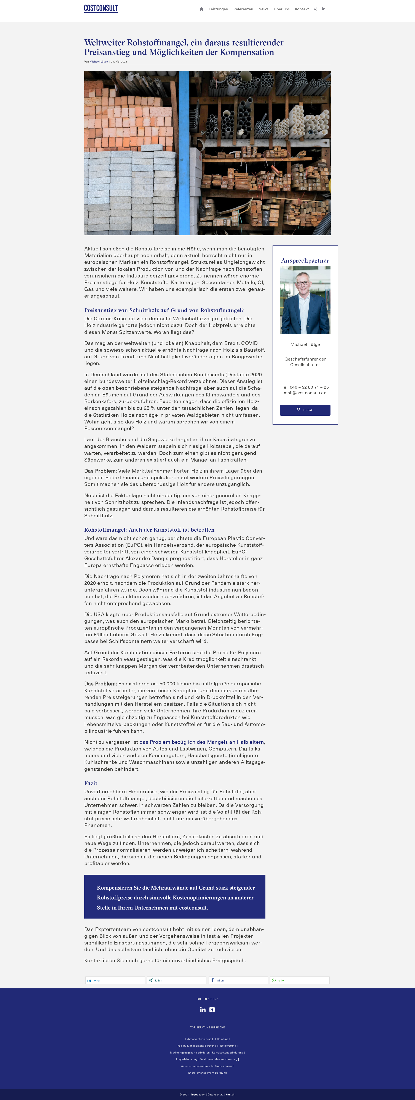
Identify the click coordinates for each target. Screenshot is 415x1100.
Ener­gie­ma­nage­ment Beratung (207, 1072)
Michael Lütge (99, 61)
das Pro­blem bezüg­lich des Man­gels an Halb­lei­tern (202, 742)
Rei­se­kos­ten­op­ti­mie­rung (227, 1052)
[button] (115, 980)
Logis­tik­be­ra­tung (187, 1059)
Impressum (198, 1094)
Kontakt (308, 410)
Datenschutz (215, 1094)
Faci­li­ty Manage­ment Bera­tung (196, 1045)
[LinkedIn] (203, 1009)
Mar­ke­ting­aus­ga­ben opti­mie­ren (190, 1052)
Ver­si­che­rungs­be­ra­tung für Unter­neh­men (207, 1066)
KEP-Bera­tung (227, 1045)
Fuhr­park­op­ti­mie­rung (198, 1039)
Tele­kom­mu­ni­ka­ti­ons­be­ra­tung (218, 1059)
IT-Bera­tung (221, 1039)
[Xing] (212, 1009)
